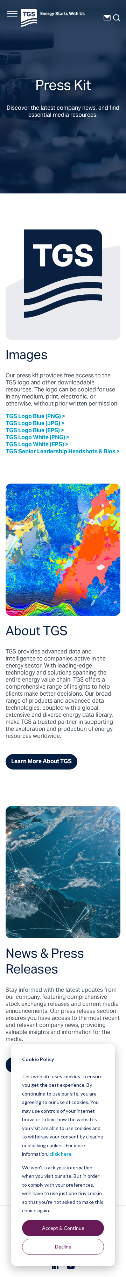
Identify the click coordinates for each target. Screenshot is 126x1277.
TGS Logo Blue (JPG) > (35, 424)
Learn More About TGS (41, 762)
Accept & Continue (63, 1228)
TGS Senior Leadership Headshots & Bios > (63, 452)
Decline (63, 1247)
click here (60, 1154)
